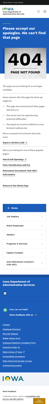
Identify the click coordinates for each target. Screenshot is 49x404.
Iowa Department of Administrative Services (13, 13)
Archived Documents (12, 366)
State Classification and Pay (16, 165)
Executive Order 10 (11, 347)
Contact (6, 325)
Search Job (13, 159)
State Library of (12, 352)
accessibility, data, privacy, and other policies (21, 397)
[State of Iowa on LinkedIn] (5, 295)
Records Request (10, 334)
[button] (39, 401)
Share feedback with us (21, 315)
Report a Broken (13, 142)
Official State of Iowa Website (13, 2)
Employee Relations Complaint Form (19, 343)
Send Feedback (9, 391)
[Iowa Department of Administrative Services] (8, 9)
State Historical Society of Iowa (17, 361)
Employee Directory (12, 329)
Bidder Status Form (11, 338)
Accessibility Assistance (14, 356)
